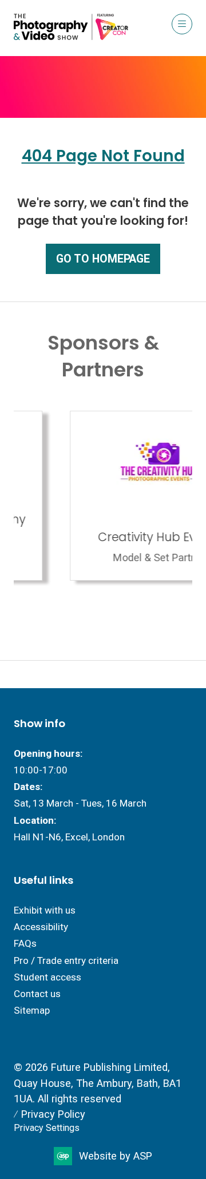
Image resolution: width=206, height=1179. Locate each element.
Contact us (37, 993)
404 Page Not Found (103, 156)
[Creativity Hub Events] (108, 495)
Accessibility (41, 926)
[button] (182, 24)
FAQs (25, 943)
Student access (47, 977)
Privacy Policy (53, 1114)
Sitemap (32, 1010)
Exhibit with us (45, 910)
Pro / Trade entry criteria (66, 960)
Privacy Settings (47, 1127)
